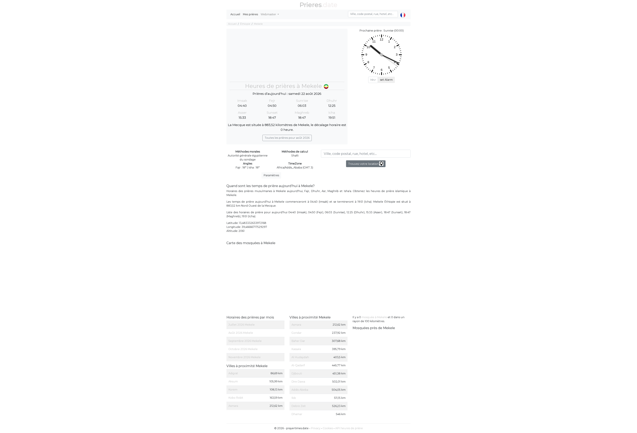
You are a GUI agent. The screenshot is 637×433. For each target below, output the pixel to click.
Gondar (296, 332)
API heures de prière (349, 428)
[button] (403, 12)
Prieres (311, 5)
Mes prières (250, 14)
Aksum (233, 381)
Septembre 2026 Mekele (245, 341)
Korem (232, 389)
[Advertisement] (287, 57)
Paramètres (271, 175)
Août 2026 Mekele (240, 332)
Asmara (233, 405)
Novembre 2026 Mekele (244, 357)
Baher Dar (298, 341)
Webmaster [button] (269, 14)
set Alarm (386, 79)
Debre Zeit (298, 406)
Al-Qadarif (298, 365)
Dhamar (296, 414)
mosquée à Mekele (374, 317)
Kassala (296, 349)
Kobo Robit (235, 397)
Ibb (293, 397)
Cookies (328, 428)
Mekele (258, 23)
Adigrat (233, 373)
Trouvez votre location (363, 163)
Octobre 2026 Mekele (243, 349)
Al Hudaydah (300, 357)
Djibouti (296, 373)
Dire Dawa (298, 381)
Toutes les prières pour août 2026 (287, 137)
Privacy (315, 428)
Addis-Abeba (299, 389)
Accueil (235, 14)
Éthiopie (245, 23)
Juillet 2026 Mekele (241, 324)
